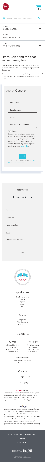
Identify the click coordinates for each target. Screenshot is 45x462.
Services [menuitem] (22, 299)
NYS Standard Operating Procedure (22, 434)
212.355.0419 (12, 352)
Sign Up (25, 383)
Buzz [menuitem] (22, 307)
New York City (11, 37)
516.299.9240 (33, 352)
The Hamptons (11, 46)
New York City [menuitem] (22, 324)
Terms (22, 438)
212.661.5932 (22, 363)
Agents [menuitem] (22, 302)
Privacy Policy (24, 146)
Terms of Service (17, 163)
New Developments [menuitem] (22, 297)
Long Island (10, 29)
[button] (39, 18)
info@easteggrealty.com (22, 360)
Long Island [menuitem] (23, 320)
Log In (19, 383)
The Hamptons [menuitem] (22, 322)
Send (23, 156)
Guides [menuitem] (22, 304)
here (31, 74)
